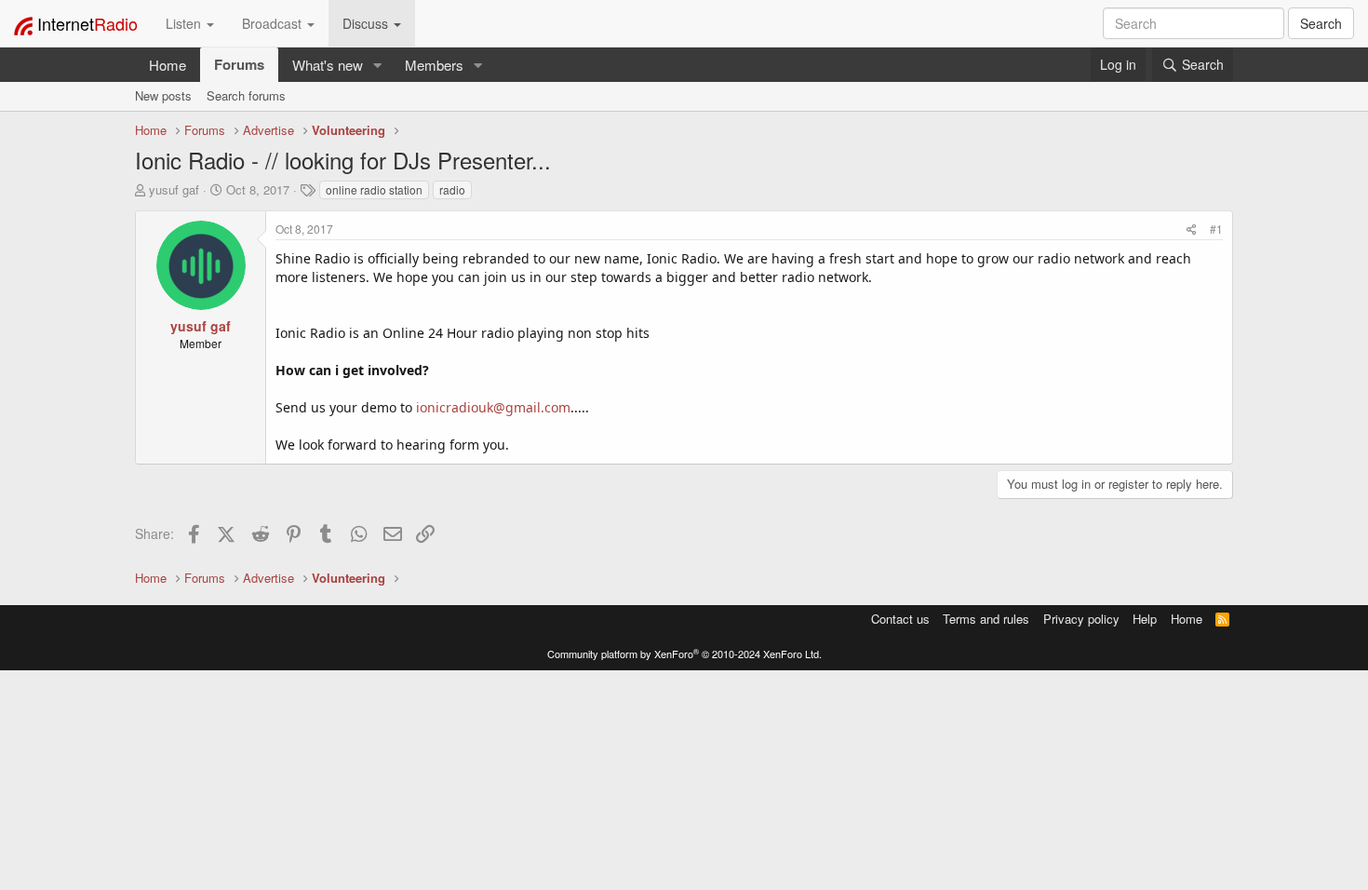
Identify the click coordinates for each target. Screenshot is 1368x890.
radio (452, 189)
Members (434, 64)
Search (1321, 23)
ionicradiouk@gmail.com (493, 407)
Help (1145, 618)
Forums (239, 64)
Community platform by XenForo (684, 653)
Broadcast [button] (273, 23)
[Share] (1191, 228)
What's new (327, 64)
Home (167, 64)
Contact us (900, 618)
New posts (163, 95)
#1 (1216, 228)
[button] (378, 64)
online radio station (374, 189)
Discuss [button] (367, 23)
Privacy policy (1081, 618)
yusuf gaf (174, 189)
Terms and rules (986, 618)
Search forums (246, 95)
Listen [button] (185, 23)
